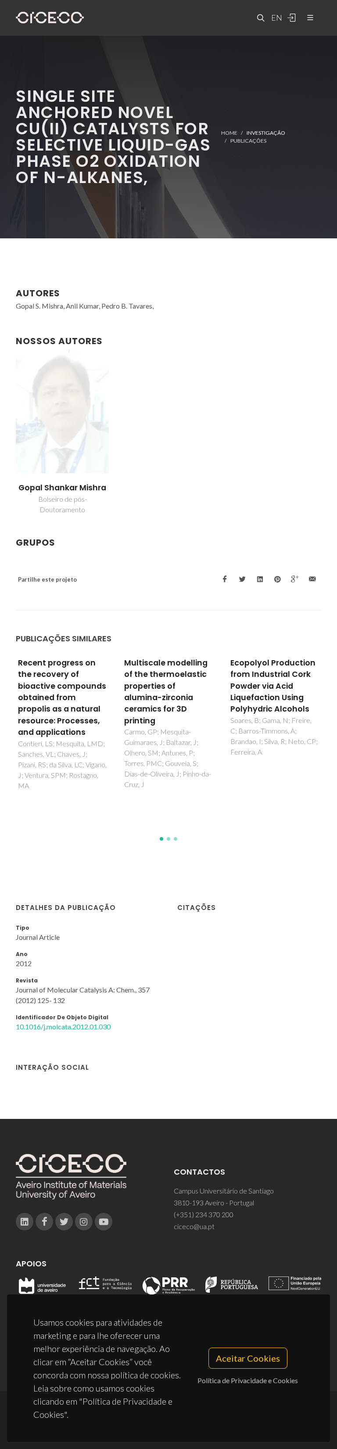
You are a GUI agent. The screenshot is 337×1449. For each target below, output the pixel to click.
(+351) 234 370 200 (203, 1214)
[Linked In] (24, 1221)
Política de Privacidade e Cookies (247, 1380)
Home (229, 132)
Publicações (248, 140)
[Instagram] (84, 1221)
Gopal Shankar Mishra (62, 487)
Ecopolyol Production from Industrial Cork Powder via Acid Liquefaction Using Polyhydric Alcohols (272, 686)
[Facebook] (44, 1221)
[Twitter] (64, 1221)
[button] (161, 839)
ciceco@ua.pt (194, 1226)
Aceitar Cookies (248, 1358)
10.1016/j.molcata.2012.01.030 (63, 1026)
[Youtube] (103, 1221)
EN (275, 17)
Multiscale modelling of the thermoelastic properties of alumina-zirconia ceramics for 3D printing (166, 692)
